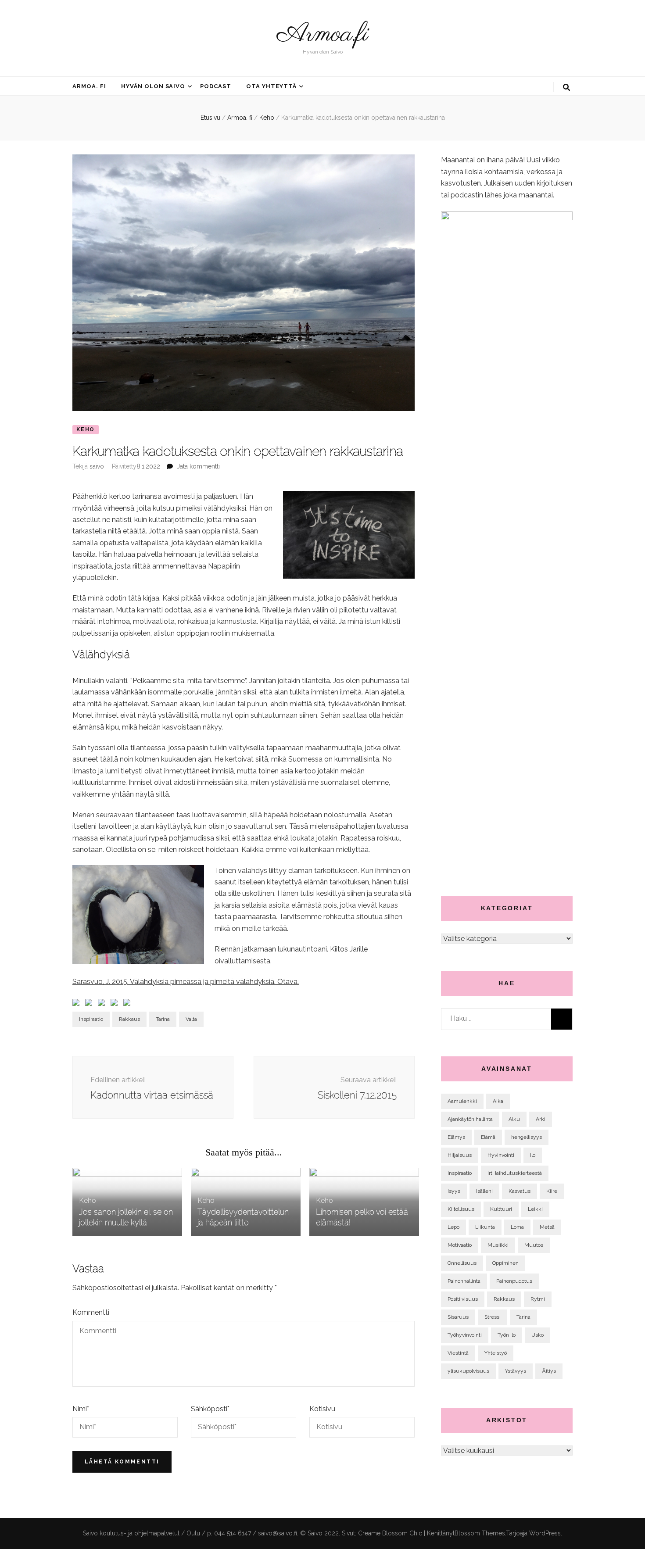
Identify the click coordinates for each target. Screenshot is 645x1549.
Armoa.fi (322, 35)
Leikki (535, 1209)
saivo (97, 466)
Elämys (456, 1137)
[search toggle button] (566, 87)
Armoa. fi (89, 86)
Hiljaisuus (460, 1155)
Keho (85, 429)
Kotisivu (322, 1409)
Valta (191, 1019)
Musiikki (498, 1245)
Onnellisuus (462, 1263)
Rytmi (537, 1299)
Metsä (547, 1227)
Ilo (532, 1155)
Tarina (163, 1019)
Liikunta (485, 1227)
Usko (537, 1335)
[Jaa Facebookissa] (77, 1004)
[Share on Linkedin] (128, 1004)
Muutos (533, 1245)
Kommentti (90, 1312)
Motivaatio (460, 1245)
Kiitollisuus (461, 1209)
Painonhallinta (464, 1281)
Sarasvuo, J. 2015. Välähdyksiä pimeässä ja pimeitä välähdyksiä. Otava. (185, 981)
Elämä (488, 1137)
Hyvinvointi (500, 1155)
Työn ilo (507, 1335)
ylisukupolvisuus (468, 1371)
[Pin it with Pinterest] (116, 1004)
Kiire (551, 1191)
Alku (514, 1119)
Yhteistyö (495, 1353)
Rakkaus (129, 1019)
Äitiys (549, 1371)
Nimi (80, 1409)
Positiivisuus (463, 1299)
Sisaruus (458, 1317)
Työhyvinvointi (465, 1335)
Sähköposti (210, 1409)
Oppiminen (505, 1263)
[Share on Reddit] (103, 1004)
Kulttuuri (501, 1209)
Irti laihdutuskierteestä (514, 1173)
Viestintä (458, 1353)
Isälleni (484, 1191)
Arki (540, 1119)
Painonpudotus (514, 1281)
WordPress (545, 1533)
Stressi (492, 1317)
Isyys (454, 1191)
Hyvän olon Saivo (153, 86)
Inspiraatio (91, 1019)
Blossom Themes (480, 1533)
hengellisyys (526, 1137)
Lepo (453, 1227)
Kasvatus (519, 1191)
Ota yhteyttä (271, 86)
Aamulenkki (462, 1101)
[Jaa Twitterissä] (90, 1004)
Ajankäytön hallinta (470, 1119)
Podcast (215, 86)
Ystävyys (515, 1371)
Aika (498, 1101)
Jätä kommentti (198, 466)
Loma (517, 1227)
